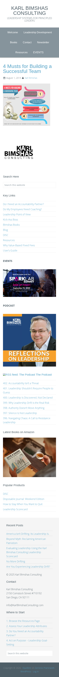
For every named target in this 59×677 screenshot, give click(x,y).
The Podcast (44, 374)
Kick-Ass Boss (10, 219)
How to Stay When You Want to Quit (22, 504)
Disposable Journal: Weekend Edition (23, 499)
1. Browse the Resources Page (23, 621)
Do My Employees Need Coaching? (22, 209)
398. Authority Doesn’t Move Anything (23, 408)
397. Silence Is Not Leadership (20, 413)
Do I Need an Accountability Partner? (23, 204)
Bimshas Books (11, 224)
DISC (5, 235)
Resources (9, 240)
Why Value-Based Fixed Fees (19, 245)
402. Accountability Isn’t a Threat (21, 383)
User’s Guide (10, 250)
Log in (36, 671)
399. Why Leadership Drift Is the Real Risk (26, 402)
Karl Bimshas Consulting (29, 10)
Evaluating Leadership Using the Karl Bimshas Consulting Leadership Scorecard (26, 552)
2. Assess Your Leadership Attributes (26, 626)
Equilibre (27, 667)
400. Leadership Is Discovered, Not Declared (28, 397)
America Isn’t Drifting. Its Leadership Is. (27, 534)
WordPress (25, 671)
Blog (5, 230)
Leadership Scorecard (15, 509)
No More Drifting (15, 561)
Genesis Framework (44, 667)
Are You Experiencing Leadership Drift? (28, 566)
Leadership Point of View (17, 214)
